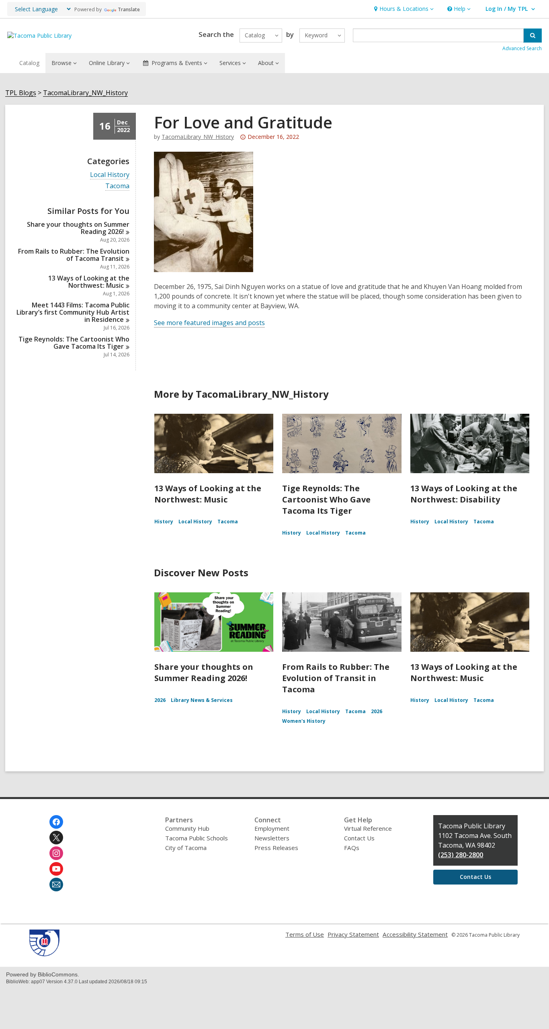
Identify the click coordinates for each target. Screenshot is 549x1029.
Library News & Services (202, 700)
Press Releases (276, 848)
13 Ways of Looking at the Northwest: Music (207, 494)
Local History (109, 174)
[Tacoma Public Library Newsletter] (56, 884)
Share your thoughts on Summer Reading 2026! (203, 672)
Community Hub (187, 828)
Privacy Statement (353, 934)
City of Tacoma (186, 848)
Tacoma (117, 186)
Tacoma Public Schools (196, 838)
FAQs (351, 848)
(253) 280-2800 (460, 854)
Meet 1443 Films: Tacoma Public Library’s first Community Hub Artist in (72, 312)
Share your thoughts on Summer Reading (78, 228)
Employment (271, 828)
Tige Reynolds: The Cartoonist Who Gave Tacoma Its (73, 343)
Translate (129, 9)
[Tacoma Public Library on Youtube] (56, 869)
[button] (403, 9)
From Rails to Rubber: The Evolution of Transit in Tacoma (335, 678)
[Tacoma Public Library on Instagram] (56, 853)
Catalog (29, 63)
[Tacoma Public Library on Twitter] (56, 837)
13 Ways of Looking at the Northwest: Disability (463, 494)
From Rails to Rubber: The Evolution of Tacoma (73, 255)
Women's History (304, 721)
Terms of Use (304, 934)
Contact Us (359, 838)
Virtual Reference (368, 828)
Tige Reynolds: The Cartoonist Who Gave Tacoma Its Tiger (326, 499)
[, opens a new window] (44, 954)
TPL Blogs (20, 93)
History (163, 521)
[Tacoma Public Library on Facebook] (56, 822)
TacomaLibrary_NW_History (85, 93)
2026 (160, 700)
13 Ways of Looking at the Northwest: (88, 282)
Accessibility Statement (415, 934)
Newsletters (271, 838)
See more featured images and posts (209, 322)
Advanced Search (522, 48)
